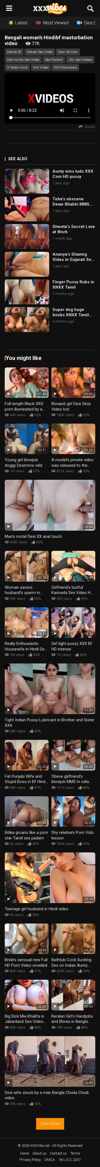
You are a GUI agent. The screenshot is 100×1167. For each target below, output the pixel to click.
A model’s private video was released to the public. (72, 465)
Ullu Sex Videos (80, 60)
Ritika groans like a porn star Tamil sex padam (26, 835)
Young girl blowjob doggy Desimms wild (23, 462)
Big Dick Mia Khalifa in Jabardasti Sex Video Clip (24, 1021)
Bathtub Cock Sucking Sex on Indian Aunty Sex (71, 965)
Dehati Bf (14, 52)
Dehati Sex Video (40, 52)
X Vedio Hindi (17, 67)
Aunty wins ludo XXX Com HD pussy (72, 174)
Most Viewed (56, 22)
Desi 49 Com (68, 52)
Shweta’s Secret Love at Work (73, 229)
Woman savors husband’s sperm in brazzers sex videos (23, 593)
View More (50, 1123)
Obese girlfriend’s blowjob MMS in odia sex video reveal (70, 782)
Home (24, 1153)
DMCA (49, 1160)
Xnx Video (40, 67)
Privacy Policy (30, 1160)
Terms (75, 1153)
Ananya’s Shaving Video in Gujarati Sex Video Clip (73, 257)
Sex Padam (54, 60)
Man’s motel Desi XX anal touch (33, 536)
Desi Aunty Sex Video (23, 60)
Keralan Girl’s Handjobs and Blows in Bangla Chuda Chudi (72, 1021)
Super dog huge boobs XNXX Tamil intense (70, 312)
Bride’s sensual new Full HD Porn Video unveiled (26, 962)
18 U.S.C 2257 (69, 1160)
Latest (21, 22)
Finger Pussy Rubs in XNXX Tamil (73, 284)
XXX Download (65, 67)
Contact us (58, 1153)
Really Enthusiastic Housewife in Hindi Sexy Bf (26, 649)
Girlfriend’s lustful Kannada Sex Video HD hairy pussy (72, 593)
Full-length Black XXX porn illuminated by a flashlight (24, 409)
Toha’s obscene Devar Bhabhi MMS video (70, 201)
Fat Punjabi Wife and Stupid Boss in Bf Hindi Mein (25, 782)
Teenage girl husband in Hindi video (36, 908)
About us (39, 1153)
